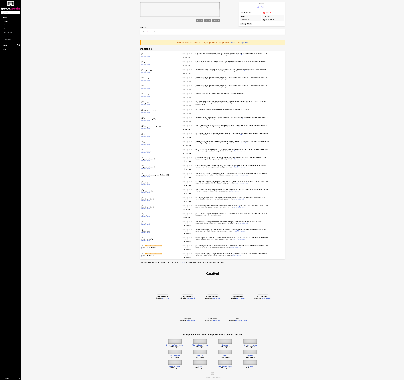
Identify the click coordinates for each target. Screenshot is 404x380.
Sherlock (250, 356)
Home (5, 17)
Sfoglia (5, 21)
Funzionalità (8, 32)
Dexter (200, 366)
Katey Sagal (191, 298)
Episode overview (145, 56)
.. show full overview (237, 55)
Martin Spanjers (266, 298)
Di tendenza (8, 25)
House (225, 356)
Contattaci (7, 39)
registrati (244, 42)
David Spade (216, 320)
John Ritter (165, 298)
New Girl (200, 356)
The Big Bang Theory (200, 345)
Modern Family (175, 366)
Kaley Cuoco (216, 298)
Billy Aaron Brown (241, 320)
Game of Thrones (250, 345)
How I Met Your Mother (175, 345)
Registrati (6, 49)
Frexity (208, 377)
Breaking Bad (175, 356)
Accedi (5, 45)
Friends (225, 345)
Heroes (250, 366)
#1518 (261, 7)
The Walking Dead (225, 366)
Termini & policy (216, 377)
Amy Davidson (240, 298)
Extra (156, 32)
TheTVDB (182, 262)
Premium (6, 36)
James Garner (191, 320)
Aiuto (4, 28)
